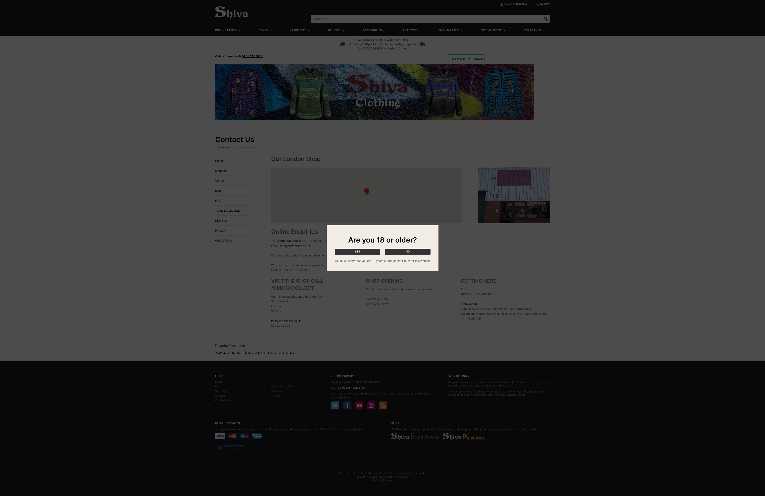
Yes (357, 251)
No (408, 251)
